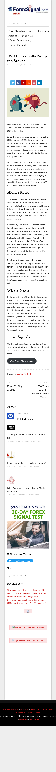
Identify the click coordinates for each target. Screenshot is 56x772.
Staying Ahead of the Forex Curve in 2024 (26, 590)
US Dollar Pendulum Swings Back (22, 596)
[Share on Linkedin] (39, 82)
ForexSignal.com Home (21, 31)
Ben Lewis (25, 65)
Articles (12, 35)
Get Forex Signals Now (21, 361)
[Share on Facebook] (18, 82)
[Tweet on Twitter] (12, 82)
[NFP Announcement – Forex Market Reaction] (11, 484)
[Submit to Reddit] (28, 82)
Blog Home (44, 31)
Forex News (27, 35)
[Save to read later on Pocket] (34, 82)
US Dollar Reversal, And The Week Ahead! (26, 603)
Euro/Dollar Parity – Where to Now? (26, 463)
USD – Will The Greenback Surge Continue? (27, 593)
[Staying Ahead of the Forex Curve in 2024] (11, 431)
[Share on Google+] (23, 82)
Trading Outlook (17, 45)
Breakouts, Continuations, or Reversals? (25, 600)
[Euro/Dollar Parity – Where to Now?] (11, 459)
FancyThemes (34, 719)
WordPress (23, 719)
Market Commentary (19, 40)
